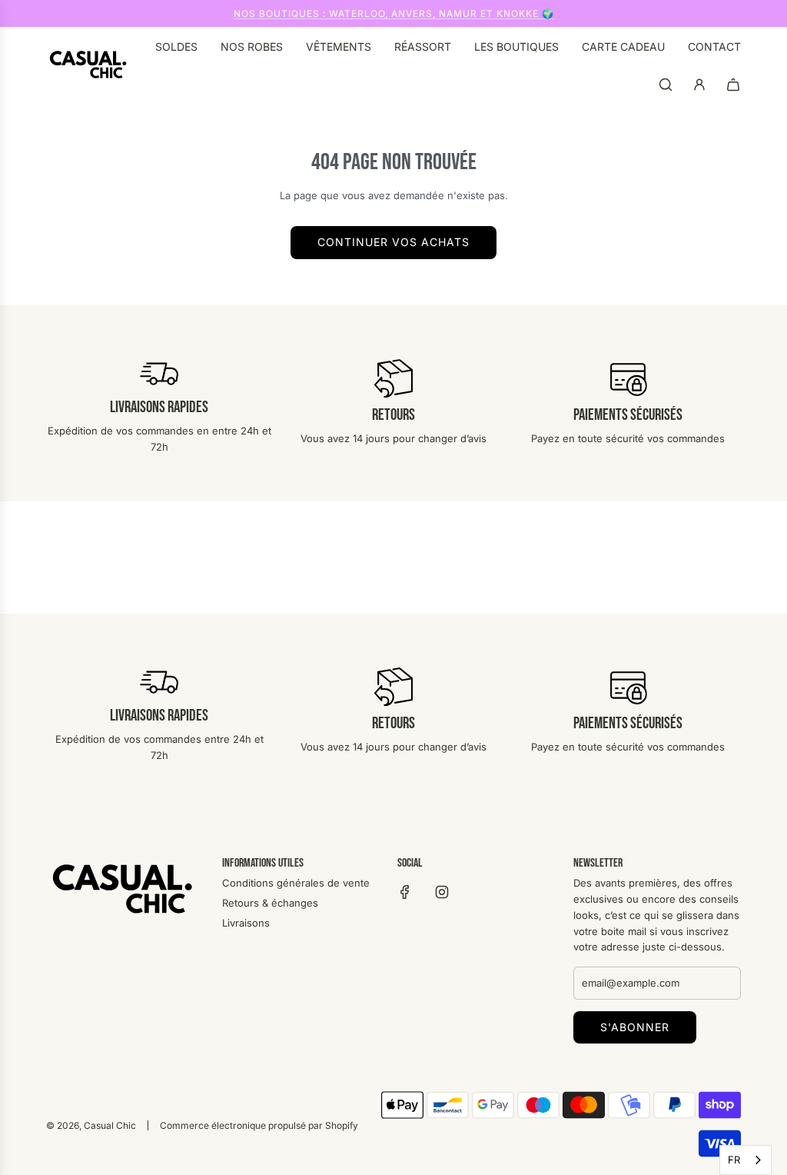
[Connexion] (699, 85)
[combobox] (745, 1160)
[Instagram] (442, 892)
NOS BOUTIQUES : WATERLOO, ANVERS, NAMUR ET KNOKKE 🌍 (394, 13)
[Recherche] (665, 85)
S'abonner (634, 1027)
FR (734, 1159)
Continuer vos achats (393, 241)
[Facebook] (405, 892)
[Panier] (733, 85)
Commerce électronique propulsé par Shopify (259, 1125)
